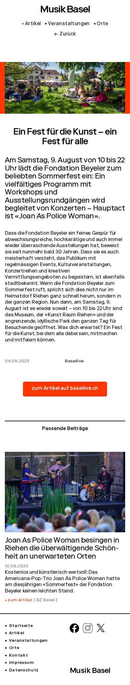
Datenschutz (24, 670)
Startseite (21, 626)
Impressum (21, 663)
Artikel (16, 633)
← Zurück (65, 34)
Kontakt (18, 656)
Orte (14, 648)
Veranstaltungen (28, 641)
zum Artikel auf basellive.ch (65, 389)
